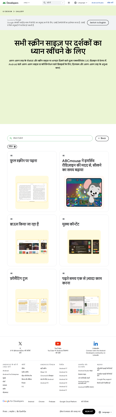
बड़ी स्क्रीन (43, 368)
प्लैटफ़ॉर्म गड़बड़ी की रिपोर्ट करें (104, 369)
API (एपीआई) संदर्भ (84, 378)
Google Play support (104, 379)
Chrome (41, 402)
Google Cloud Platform (68, 402)
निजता (23, 383)
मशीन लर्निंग (25, 372)
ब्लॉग (4, 389)
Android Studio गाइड (85, 371)
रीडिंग (11, 147)
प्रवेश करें (110, 3)
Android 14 (63, 379)
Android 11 (63, 390)
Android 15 (63, 376)
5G (23, 387)
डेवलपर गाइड (82, 374)
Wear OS (43, 372)
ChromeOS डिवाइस (46, 376)
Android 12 (63, 387)
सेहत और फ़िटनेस (27, 376)
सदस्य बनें (89, 411)
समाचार (5, 385)
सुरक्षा (4, 378)
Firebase (52, 402)
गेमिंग (23, 368)
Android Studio (98, 3)
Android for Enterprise (11, 374)
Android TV (44, 383)
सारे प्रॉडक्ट (85, 402)
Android (6, 371)
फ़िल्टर (102, 138)
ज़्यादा (26, 3)
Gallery (20, 11)
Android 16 (63, 372)
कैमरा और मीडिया (27, 379)
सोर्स (4, 382)
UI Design (7, 11)
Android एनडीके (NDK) (86, 387)
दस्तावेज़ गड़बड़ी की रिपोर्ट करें (104, 375)
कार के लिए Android (46, 379)
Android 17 (63, 368)
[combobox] (53, 3)
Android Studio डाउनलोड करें (83, 382)
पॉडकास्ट (5, 392)
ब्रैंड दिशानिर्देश (21, 411)
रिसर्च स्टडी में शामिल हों (103, 383)
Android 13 (63, 383)
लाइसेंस (11, 411)
